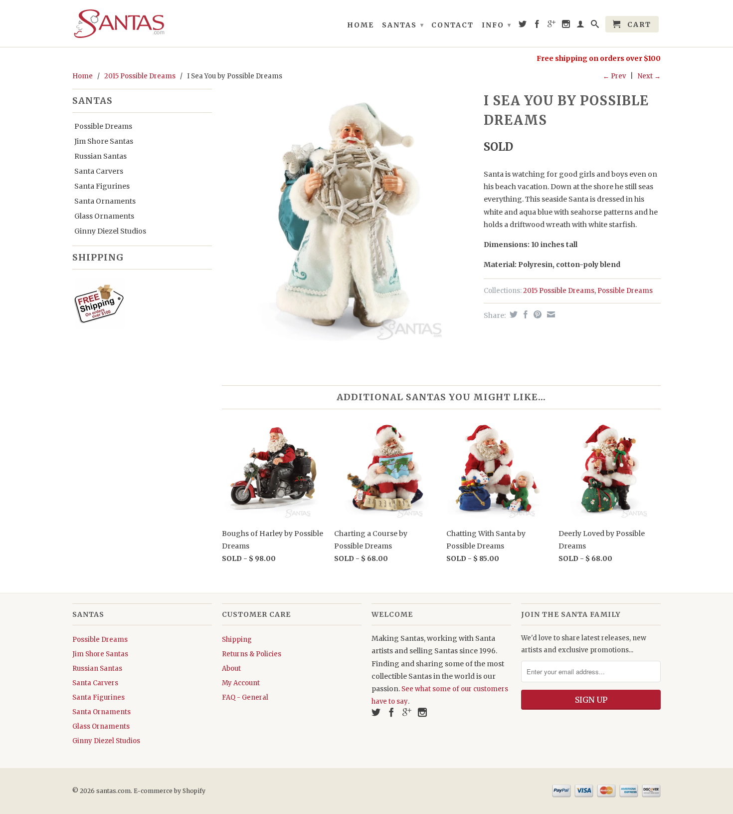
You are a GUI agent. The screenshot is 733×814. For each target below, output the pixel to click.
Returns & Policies (251, 654)
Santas (403, 24)
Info (497, 24)
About (231, 668)
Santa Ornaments (105, 201)
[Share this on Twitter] (512, 314)
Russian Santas (100, 156)
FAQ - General (245, 697)
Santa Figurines (102, 186)
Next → (649, 76)
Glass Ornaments (104, 216)
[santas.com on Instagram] (566, 26)
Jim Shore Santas (103, 141)
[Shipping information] (138, 305)
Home (360, 24)
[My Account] (580, 26)
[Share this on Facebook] (524, 314)
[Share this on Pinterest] (536, 314)
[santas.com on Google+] (552, 26)
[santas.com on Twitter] (523, 26)
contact (452, 24)
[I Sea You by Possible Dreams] (348, 215)
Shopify (194, 791)
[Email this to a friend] (550, 314)
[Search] (595, 26)
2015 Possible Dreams (140, 76)
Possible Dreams (103, 126)
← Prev (614, 76)
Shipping (237, 639)
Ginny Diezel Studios (110, 231)
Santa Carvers (98, 171)
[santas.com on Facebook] (537, 26)
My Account (241, 683)
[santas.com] (142, 23)
